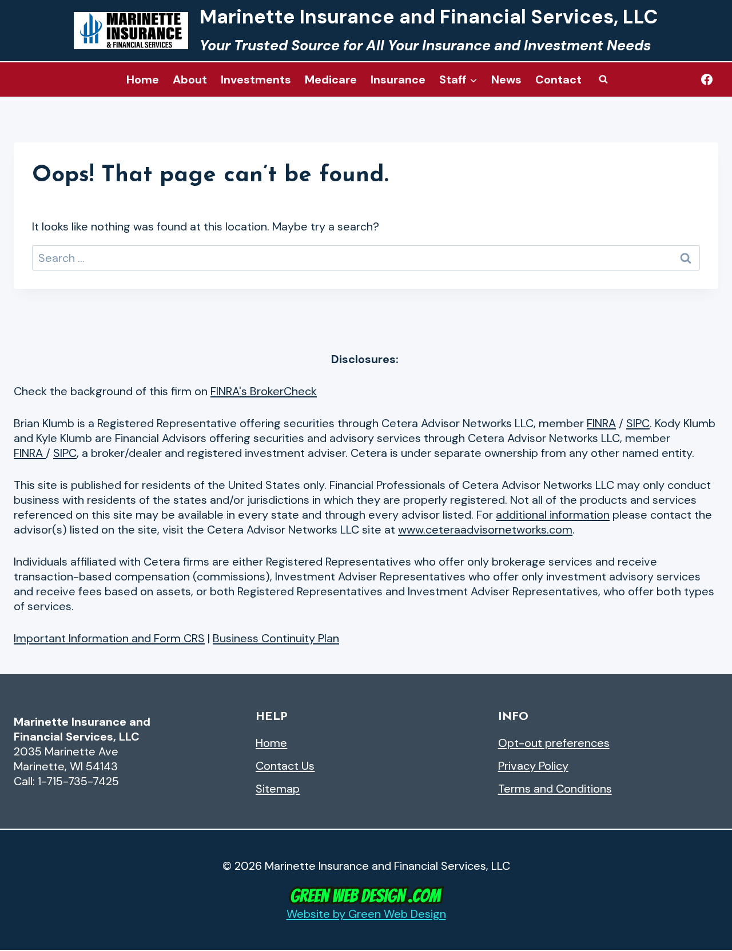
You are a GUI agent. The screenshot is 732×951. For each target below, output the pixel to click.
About (190, 79)
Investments (256, 79)
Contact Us (285, 765)
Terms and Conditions (555, 788)
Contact (558, 79)
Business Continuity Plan (276, 638)
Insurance (398, 79)
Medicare (331, 79)
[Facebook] (706, 79)
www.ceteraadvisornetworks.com (485, 529)
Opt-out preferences (554, 742)
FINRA (601, 423)
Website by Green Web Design (366, 913)
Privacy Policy (533, 765)
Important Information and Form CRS (109, 638)
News (506, 79)
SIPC (638, 423)
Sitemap (278, 788)
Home (142, 79)
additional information (553, 514)
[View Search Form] (603, 79)
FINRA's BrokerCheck (263, 391)
